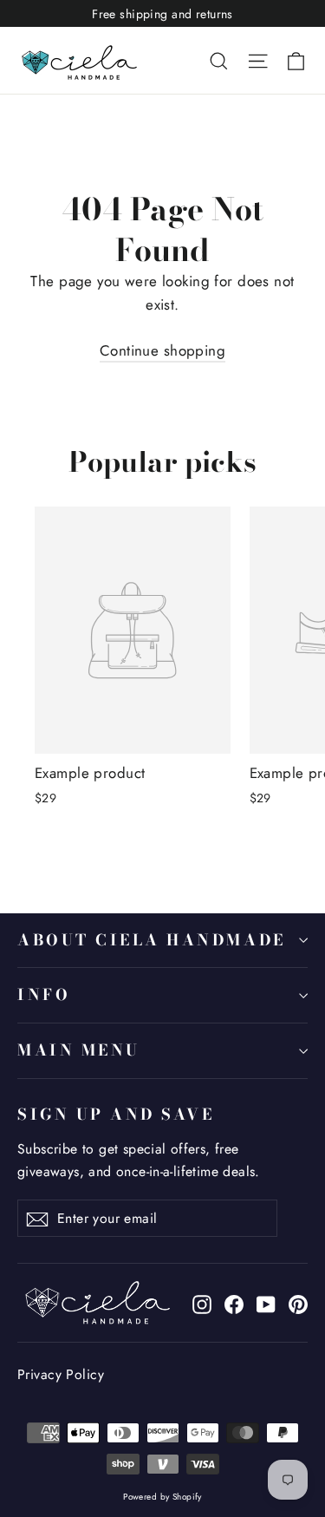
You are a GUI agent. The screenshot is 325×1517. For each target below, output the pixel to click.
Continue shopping (162, 350)
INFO (43, 994)
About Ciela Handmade (151, 939)
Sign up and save (115, 1113)
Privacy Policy (60, 1374)
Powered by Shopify (162, 1496)
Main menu (78, 1050)
